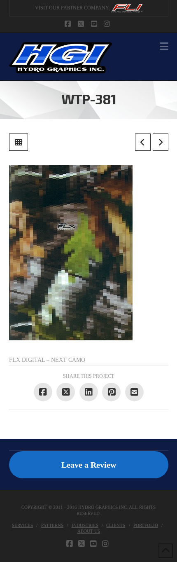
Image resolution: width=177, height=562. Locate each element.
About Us (88, 531)
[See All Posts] (18, 142)
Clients (115, 525)
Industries (85, 525)
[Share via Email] (134, 392)
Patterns (52, 525)
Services (22, 525)
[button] (164, 46)
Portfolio (145, 525)
